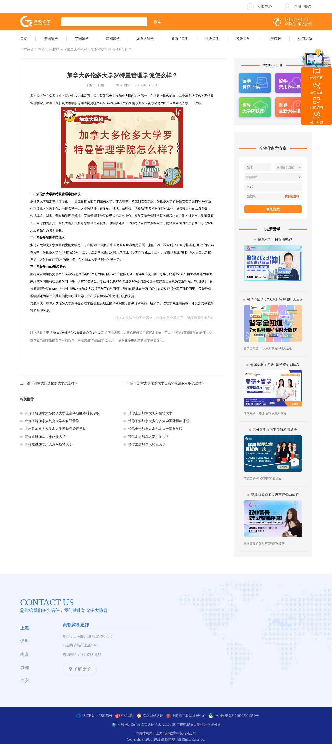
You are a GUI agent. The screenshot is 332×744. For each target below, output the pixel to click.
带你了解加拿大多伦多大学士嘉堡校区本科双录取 (62, 413)
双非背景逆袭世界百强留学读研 (275, 495)
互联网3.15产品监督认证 (136, 724)
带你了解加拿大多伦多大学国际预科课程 (158, 421)
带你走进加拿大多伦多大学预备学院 (155, 429)
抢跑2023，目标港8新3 (275, 239)
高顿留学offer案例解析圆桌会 (275, 430)
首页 (41, 49)
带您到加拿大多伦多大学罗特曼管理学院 (55, 429)
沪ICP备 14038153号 (97, 716)
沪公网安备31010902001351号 (236, 716)
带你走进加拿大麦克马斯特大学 (48, 444)
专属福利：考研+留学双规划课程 (275, 365)
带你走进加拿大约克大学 (147, 444)
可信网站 (127, 716)
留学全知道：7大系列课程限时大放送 (275, 299)
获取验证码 (292, 196)
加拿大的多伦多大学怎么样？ (56, 383)
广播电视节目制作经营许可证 (198, 724)
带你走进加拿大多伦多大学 (45, 436)
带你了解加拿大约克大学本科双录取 (52, 421)
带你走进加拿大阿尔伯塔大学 (150, 413)
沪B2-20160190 (165, 724)
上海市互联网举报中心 (189, 716)
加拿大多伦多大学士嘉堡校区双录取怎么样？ (171, 383)
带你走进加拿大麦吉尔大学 (148, 436)
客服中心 (264, 6)
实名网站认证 (153, 716)
